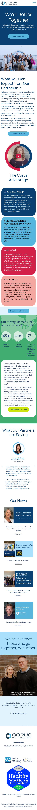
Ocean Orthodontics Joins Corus (18, 622)
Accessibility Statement (26, 804)
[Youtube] (12, 751)
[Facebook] (16, 751)
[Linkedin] (24, 751)
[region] (18, 466)
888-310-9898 (18, 742)
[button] (2, 466)
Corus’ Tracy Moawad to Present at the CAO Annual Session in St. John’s (18, 529)
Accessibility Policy (8, 804)
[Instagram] (20, 751)
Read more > (18, 534)
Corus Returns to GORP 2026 (18, 560)
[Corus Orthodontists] (9, 3)
